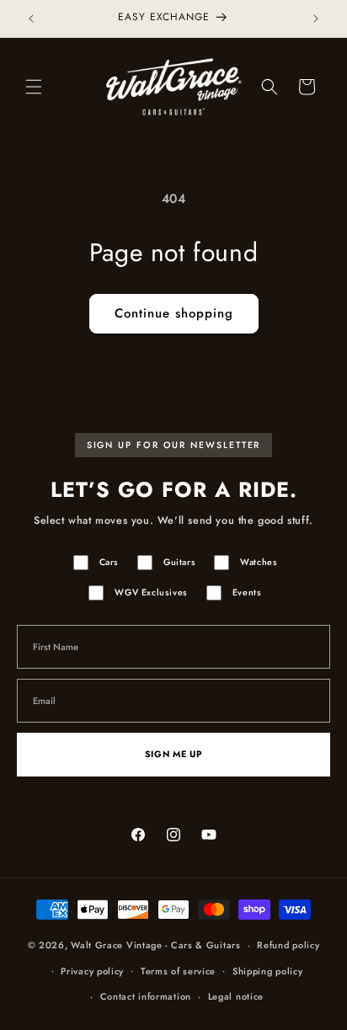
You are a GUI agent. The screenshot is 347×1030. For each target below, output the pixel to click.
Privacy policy (92, 971)
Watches (258, 562)
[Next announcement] (315, 18)
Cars (109, 562)
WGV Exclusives (151, 592)
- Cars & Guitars (202, 945)
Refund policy (288, 945)
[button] (33, 86)
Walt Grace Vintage (117, 945)
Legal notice (236, 996)
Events (247, 592)
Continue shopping (174, 313)
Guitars (179, 562)
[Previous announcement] (31, 18)
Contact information (145, 996)
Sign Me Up (173, 754)
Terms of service (178, 971)
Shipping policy (267, 971)
